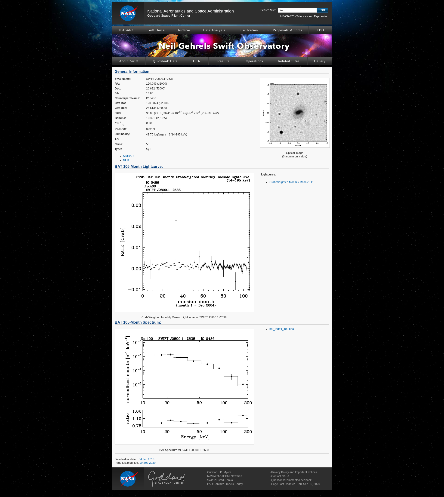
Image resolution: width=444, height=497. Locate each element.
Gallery (320, 61)
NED (126, 160)
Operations (254, 61)
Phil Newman (233, 476)
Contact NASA (280, 476)
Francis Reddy (234, 484)
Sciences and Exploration (312, 16)
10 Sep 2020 (147, 462)
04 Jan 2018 (146, 459)
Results (223, 61)
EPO (320, 30)
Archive (184, 30)
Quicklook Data (165, 61)
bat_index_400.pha (281, 329)
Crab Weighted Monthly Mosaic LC (291, 182)
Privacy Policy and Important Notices (294, 472)
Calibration (249, 30)
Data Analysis (214, 30)
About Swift (128, 61)
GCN (196, 61)
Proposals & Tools (287, 30)
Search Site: (268, 10)
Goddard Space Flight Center (168, 15)
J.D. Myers (224, 472)
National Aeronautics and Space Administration (190, 11)
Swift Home (155, 30)
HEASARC (287, 16)
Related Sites (289, 61)
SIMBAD (128, 156)
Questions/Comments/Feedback (291, 480)
